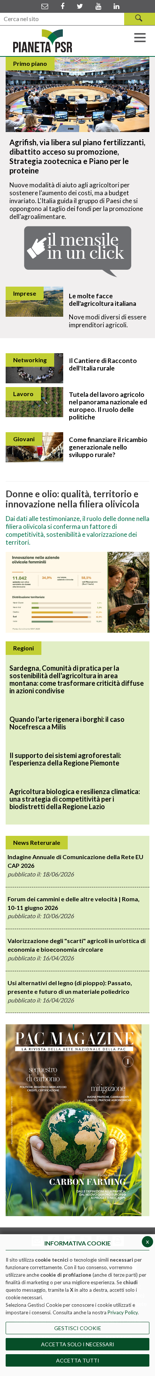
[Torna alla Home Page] (42, 41)
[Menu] (140, 37)
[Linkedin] (116, 6)
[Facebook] (62, 6)
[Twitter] (80, 6)
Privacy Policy (123, 1312)
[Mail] (44, 6)
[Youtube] (98, 6)
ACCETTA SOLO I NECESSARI (77, 1344)
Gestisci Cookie (77, 1328)
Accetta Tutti (77, 1360)
